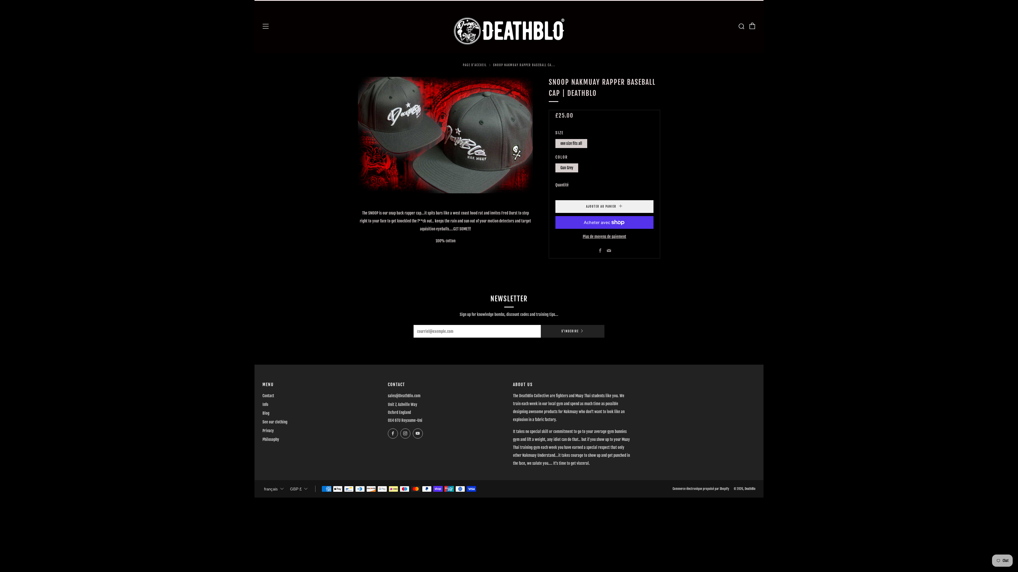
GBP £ (296, 489)
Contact (268, 395)
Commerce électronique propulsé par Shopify (701, 489)
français (271, 489)
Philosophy (270, 439)
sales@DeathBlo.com (404, 395)
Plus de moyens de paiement (604, 236)
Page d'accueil (475, 65)
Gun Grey (566, 168)
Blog (265, 413)
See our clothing (274, 421)
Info (265, 404)
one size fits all (571, 143)
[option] (445, 135)
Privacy (268, 430)
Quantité (562, 184)
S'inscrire (570, 331)
